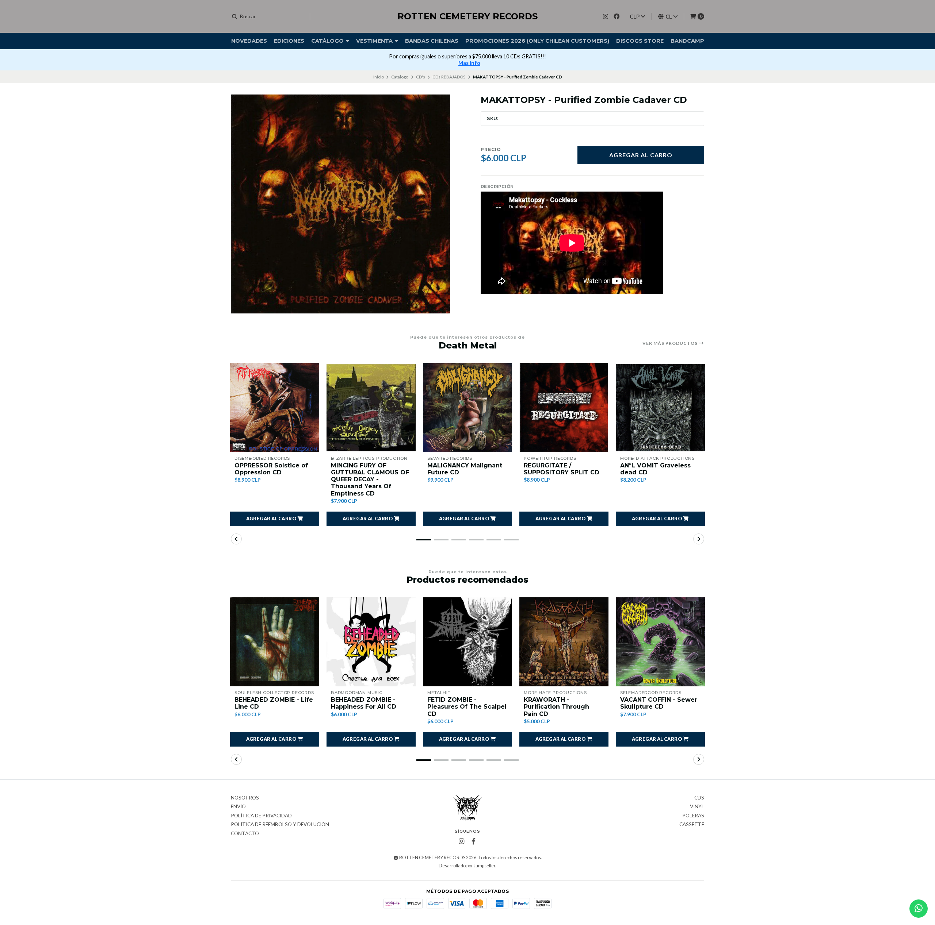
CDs (699, 798)
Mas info (469, 63)
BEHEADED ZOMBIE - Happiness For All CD (363, 703)
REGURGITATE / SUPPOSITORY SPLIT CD (561, 469)
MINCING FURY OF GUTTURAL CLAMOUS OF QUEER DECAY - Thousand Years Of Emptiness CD (370, 479)
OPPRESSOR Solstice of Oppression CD (271, 469)
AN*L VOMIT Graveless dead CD (655, 469)
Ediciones (289, 41)
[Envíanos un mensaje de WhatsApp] (918, 908)
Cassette (691, 824)
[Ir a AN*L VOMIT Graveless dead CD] (660, 407)
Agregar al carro (640, 154)
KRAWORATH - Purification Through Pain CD (556, 706)
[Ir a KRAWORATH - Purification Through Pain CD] (563, 641)
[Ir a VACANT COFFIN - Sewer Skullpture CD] (660, 641)
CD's (420, 76)
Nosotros (245, 798)
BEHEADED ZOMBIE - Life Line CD (273, 703)
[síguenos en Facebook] (616, 16)
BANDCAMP (687, 41)
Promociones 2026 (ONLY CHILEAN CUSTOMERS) (537, 41)
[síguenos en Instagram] (605, 16)
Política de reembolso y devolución (280, 824)
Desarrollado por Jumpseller (467, 865)
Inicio (378, 76)
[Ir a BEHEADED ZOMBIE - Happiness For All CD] (371, 641)
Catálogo (328, 41)
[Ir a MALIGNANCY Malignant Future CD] (467, 407)
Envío (238, 806)
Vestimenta (375, 41)
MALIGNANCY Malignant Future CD (464, 469)
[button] (274, 519)
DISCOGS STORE (640, 41)
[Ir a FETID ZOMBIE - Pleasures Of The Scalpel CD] (467, 641)
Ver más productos (670, 343)
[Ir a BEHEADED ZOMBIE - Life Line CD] (274, 641)
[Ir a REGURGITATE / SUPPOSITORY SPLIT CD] (563, 407)
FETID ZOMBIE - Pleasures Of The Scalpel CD (467, 706)
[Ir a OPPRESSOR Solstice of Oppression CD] (274, 407)
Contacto (245, 833)
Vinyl (697, 806)
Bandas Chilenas (431, 41)
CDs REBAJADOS (448, 76)
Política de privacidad (261, 815)
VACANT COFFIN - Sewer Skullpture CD (658, 703)
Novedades (249, 41)
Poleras (693, 815)
